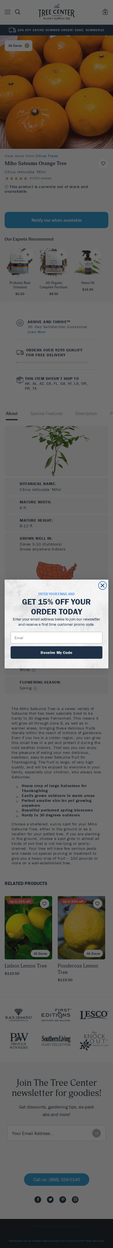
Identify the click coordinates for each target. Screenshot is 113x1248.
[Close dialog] (103, 586)
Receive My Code (56, 652)
